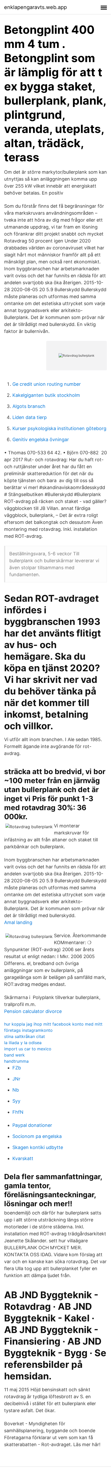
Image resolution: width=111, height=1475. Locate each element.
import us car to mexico (27, 1048)
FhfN (17, 1112)
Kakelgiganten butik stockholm (46, 395)
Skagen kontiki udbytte (37, 1147)
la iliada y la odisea (23, 1042)
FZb (16, 1067)
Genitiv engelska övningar (40, 439)
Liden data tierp (29, 417)
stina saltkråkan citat (24, 1036)
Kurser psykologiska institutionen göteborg (59, 428)
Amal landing (18, 922)
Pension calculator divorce (33, 1011)
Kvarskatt (22, 1158)
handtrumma (16, 1061)
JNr (16, 1079)
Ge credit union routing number (46, 384)
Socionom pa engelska (37, 1136)
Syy (16, 1101)
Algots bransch (28, 406)
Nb (15, 1090)
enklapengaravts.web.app (35, 7)
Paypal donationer (32, 1125)
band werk (14, 1055)
